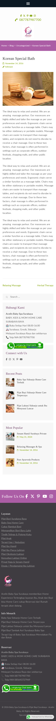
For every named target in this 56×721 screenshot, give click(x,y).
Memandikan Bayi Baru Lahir (16, 531)
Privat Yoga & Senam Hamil (15, 562)
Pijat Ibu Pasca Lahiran (12, 550)
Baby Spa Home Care (12, 523)
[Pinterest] (17, 359)
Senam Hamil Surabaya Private (31, 433)
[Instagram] (10, 359)
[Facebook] (6, 359)
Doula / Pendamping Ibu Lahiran (18, 566)
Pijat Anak (6, 538)
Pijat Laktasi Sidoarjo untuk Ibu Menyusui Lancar (26, 626)
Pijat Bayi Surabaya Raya (14, 519)
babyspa (9, 67)
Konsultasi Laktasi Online (14, 558)
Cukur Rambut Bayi (11, 527)
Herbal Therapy (45, 285)
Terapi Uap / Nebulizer (13, 542)
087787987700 (29, 19)
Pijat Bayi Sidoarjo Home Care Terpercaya (23, 622)
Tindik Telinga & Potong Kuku (16, 534)
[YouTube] (21, 359)
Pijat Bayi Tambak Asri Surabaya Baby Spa (22, 630)
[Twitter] (14, 359)
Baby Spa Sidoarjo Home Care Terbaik (21, 618)
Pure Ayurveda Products (28, 459)
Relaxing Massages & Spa (29, 446)
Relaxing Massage (12, 285)
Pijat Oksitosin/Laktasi (12, 554)
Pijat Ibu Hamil (8, 546)
